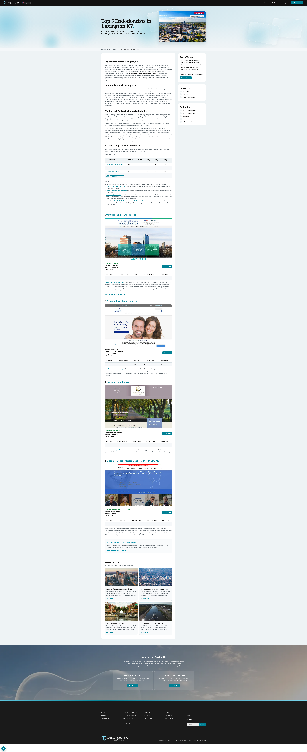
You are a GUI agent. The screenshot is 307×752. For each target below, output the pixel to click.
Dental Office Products (129, 715)
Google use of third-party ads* (195, 712)
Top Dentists (199, 13)
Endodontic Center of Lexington (115, 168)
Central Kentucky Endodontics (115, 164)
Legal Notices (169, 718)
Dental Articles (254, 3)
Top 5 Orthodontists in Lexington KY (116, 208)
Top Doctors (115, 49)
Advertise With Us (127, 724)
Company (285, 3)
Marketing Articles (128, 718)
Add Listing (132, 685)
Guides (103, 712)
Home (103, 49)
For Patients (275, 3)
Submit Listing (297, 3)
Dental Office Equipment (130, 712)
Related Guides (186, 78)
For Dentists (265, 3)
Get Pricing (174, 685)
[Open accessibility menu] (3, 748)
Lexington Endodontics (113, 171)
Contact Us (168, 715)
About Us (167, 712)
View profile (167, 266)
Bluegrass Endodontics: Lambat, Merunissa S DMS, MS (115, 175)
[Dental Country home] (12, 2)
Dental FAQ (147, 712)
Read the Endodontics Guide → (117, 550)
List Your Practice (127, 721)
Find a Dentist (148, 718)
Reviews (103, 715)
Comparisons (105, 718)
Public (108, 49)
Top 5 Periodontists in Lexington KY (116, 294)
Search (202, 724)
